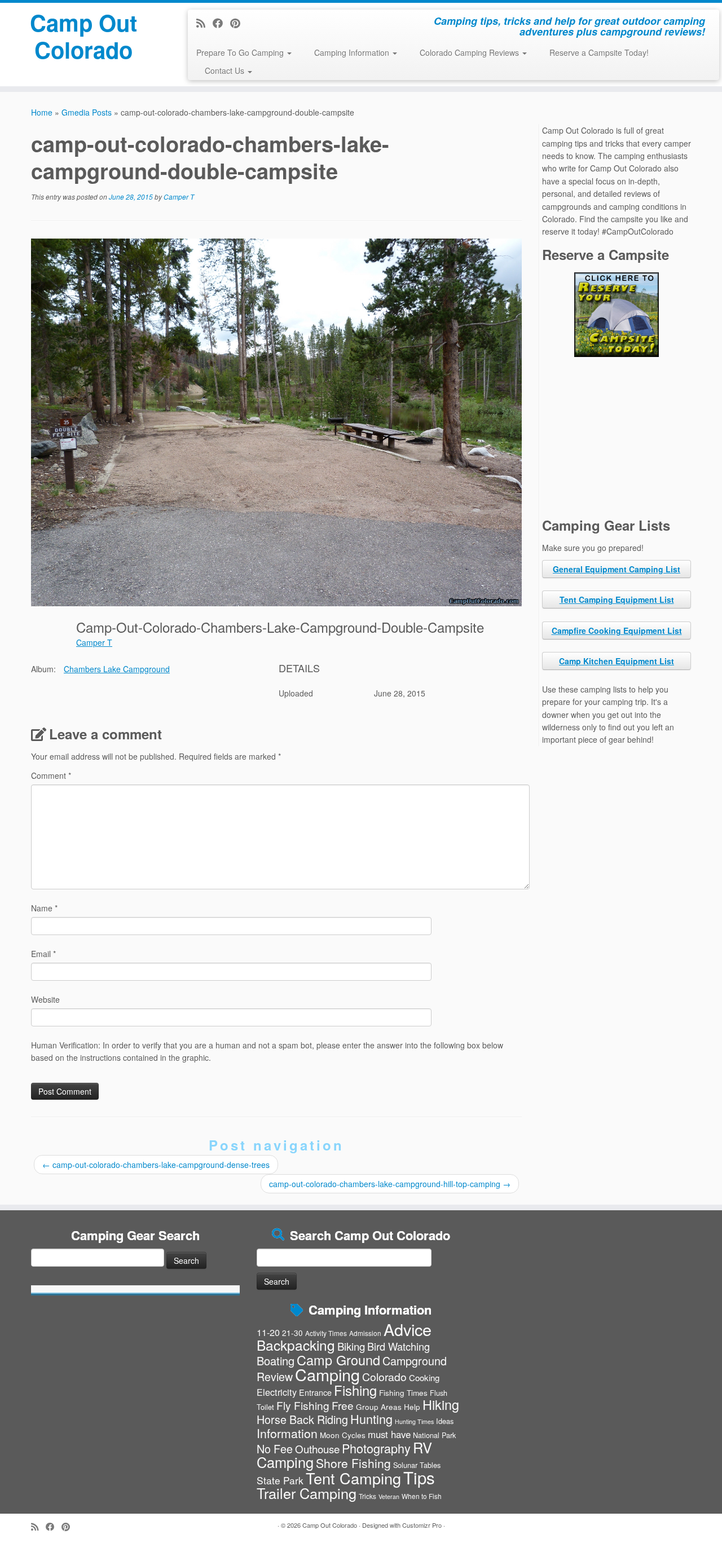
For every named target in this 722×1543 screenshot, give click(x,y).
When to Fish (422, 1496)
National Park (434, 1435)
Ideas (445, 1421)
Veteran (388, 1496)
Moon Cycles (343, 1434)
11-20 (268, 1332)
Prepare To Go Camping (241, 52)
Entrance (315, 1392)
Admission (365, 1333)
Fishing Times (403, 1392)
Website (45, 999)
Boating (275, 1360)
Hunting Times (414, 1421)
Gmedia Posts (86, 112)
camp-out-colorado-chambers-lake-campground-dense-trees (156, 1164)
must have (389, 1434)
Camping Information (352, 52)
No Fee (275, 1448)
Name (44, 908)
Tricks (367, 1496)
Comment (51, 775)
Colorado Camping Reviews (470, 52)
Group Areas (379, 1406)
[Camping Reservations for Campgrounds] (616, 314)
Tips (419, 1477)
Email (43, 953)
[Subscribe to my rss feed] (204, 22)
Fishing (355, 1390)
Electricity (277, 1392)
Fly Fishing (302, 1405)
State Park (280, 1480)
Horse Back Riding (302, 1419)
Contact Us (225, 70)
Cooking (424, 1377)
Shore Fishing (353, 1462)
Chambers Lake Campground (117, 668)
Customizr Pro (422, 1524)
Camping (327, 1374)
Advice (408, 1329)
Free (343, 1405)
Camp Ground (338, 1359)
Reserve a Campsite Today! (599, 52)
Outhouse (317, 1448)
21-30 (292, 1332)
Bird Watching (398, 1346)
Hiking (440, 1404)
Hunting (371, 1418)
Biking (351, 1346)
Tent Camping (353, 1478)
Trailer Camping (306, 1493)
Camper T (179, 196)
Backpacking (296, 1345)
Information (287, 1433)
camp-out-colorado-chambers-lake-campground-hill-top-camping (389, 1183)
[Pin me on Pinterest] (239, 22)
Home (41, 112)
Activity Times (326, 1333)
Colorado (384, 1377)
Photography (376, 1448)
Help (412, 1406)
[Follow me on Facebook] (221, 22)
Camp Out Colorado (83, 36)
